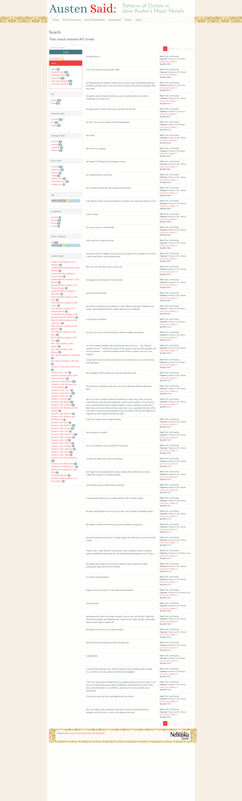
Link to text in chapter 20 (169, 490)
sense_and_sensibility (59, 83)
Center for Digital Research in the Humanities (87, 733)
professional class (58, 181)
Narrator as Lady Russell (61, 393)
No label (54, 119)
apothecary (55, 169)
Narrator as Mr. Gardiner (61, 404)
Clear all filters (56, 58)
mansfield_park (57, 72)
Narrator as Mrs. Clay (59, 431)
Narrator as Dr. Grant (59, 372)
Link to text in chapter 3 (168, 88)
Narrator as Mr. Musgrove (61, 413)
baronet (54, 220)
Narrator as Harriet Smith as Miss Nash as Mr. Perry (64, 377)
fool (52, 122)
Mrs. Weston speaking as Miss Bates (65, 355)
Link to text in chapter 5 (168, 140)
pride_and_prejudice (59, 80)
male (53, 103)
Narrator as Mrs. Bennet (60, 428)
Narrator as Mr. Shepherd (61, 425)
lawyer (53, 223)
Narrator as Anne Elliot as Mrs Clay (65, 366)
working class (56, 184)
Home (56, 19)
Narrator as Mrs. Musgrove (61, 448)
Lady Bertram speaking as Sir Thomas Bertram (63, 310)
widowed (54, 150)
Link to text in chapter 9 (168, 166)
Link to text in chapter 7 (168, 153)
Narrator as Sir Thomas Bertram (64, 457)
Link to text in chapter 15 (169, 350)
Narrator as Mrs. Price (60, 451)
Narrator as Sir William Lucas (63, 466)
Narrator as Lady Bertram (61, 381)
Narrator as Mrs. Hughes (61, 443)
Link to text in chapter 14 (169, 311)
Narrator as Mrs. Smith (60, 454)
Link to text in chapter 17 (169, 378)
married (54, 144)
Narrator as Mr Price (59, 398)
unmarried (55, 147)
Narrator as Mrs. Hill (59, 440)
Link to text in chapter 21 (169, 516)
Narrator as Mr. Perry (59, 422)
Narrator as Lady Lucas (60, 390)
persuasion (55, 77)
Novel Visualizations (95, 19)
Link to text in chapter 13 (169, 258)
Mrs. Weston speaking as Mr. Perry (65, 360)
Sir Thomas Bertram (59, 475)
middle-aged (56, 200)
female (53, 100)
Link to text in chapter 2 (168, 61)
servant (54, 226)
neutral (54, 125)
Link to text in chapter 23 (169, 582)
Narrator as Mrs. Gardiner (61, 437)
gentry (53, 175)
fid (52, 242)
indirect (54, 245)
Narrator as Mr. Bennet (60, 401)
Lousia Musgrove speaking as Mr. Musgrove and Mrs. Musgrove (64, 315)
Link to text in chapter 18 (169, 391)
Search (128, 19)
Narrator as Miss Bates (60, 396)
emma (53, 69)
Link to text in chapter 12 (169, 193)
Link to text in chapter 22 (169, 555)
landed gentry (56, 178)
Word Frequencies (72, 19)
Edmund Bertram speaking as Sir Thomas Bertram (64, 286)
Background (115, 19)
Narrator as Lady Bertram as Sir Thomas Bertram (64, 385)
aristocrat (54, 172)
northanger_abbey (58, 75)
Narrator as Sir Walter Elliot (62, 463)
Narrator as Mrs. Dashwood (62, 434)
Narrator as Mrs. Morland (61, 446)
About (138, 19)
